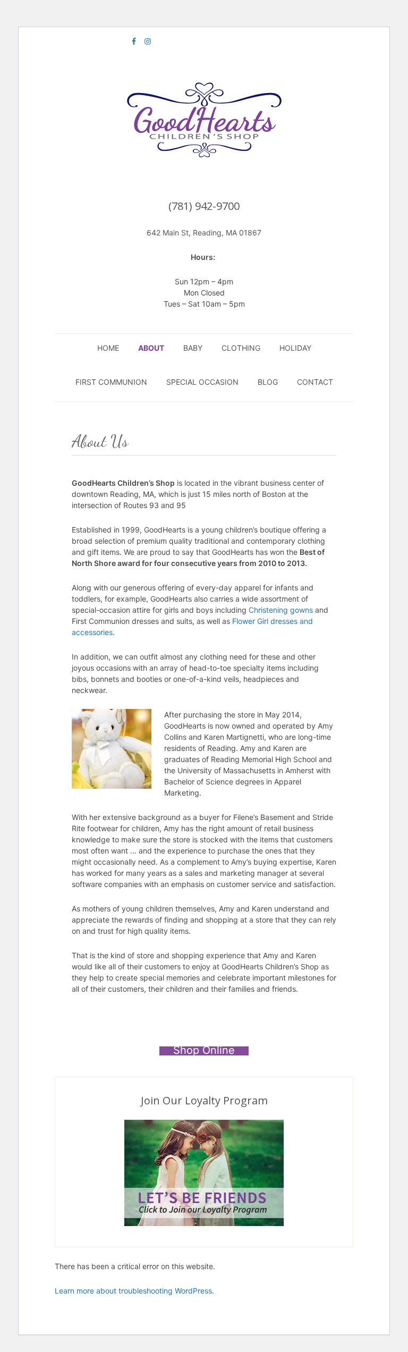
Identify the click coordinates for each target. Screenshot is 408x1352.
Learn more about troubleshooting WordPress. (134, 1290)
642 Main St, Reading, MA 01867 (204, 232)
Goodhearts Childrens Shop (204, 121)
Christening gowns (281, 609)
